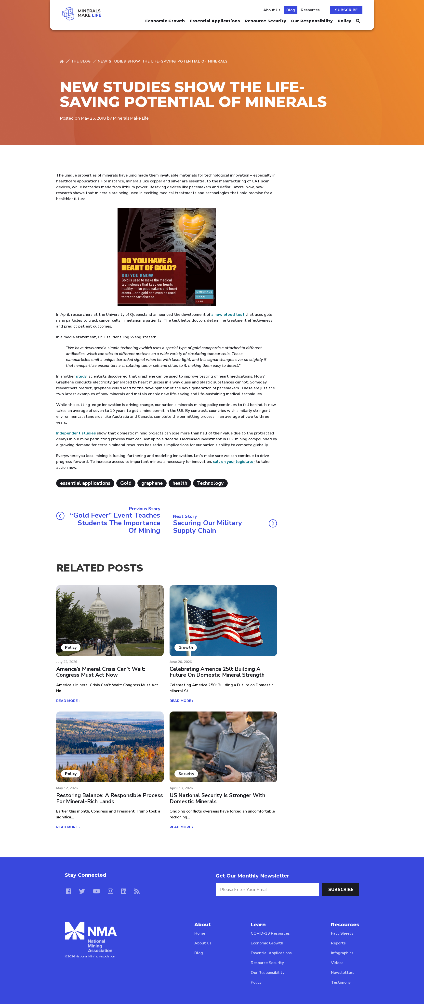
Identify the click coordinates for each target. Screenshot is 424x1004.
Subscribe (346, 10)
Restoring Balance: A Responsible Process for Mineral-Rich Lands (109, 798)
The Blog (81, 61)
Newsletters (342, 972)
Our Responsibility (312, 21)
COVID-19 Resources (270, 933)
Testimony (341, 982)
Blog (290, 10)
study (81, 376)
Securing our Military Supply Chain (207, 526)
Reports (338, 943)
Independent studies (76, 433)
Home (199, 933)
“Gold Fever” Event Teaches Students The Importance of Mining (115, 523)
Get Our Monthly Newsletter (252, 876)
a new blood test (227, 314)
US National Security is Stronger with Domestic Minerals (217, 798)
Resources (310, 10)
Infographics (342, 953)
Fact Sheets (342, 933)
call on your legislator (234, 461)
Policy (344, 21)
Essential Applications (215, 21)
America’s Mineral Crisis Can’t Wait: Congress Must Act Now (100, 672)
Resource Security (265, 21)
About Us (271, 10)
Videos (337, 963)
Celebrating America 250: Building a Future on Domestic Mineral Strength (217, 672)
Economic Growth (165, 21)
